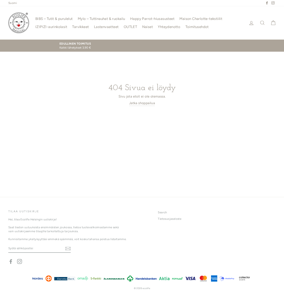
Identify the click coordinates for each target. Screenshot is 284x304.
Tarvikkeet (80, 27)
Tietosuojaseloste (169, 218)
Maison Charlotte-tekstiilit (200, 19)
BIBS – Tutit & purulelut (54, 19)
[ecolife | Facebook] (10, 261)
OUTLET (130, 27)
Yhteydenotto (169, 27)
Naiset (147, 27)
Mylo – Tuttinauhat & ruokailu (101, 19)
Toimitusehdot (197, 27)
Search (162, 212)
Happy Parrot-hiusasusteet (152, 19)
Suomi (12, 3)
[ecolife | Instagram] (19, 261)
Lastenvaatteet (106, 27)
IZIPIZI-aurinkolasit (51, 27)
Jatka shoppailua (142, 103)
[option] (75, 46)
